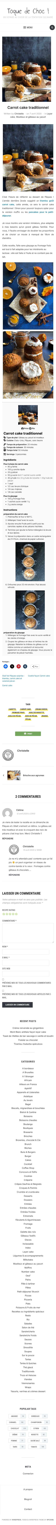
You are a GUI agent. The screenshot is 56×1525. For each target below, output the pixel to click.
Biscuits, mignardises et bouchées (28, 1108)
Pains (28, 1279)
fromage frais (18, 712)
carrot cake (25, 709)
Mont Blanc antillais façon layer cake (28, 1032)
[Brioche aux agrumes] (13, 775)
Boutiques (28, 1128)
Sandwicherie (28, 1331)
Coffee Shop (28, 1168)
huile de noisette (36, 712)
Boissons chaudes (28, 1120)
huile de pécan (14, 716)
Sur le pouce (28, 1355)
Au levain (28, 1100)
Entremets (28, 1216)
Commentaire (9, 921)
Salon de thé (28, 1327)
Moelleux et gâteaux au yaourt (31, 117)
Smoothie (28, 1347)
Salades (28, 1323)
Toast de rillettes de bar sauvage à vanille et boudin (28, 1036)
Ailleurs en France (28, 1084)
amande (17, 1416)
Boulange (28, 1124)
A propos (28, 1489)
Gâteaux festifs (28, 1235)
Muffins (28, 1267)
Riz (28, 1319)
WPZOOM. (50, 1520)
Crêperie (28, 1180)
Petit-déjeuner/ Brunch (28, 1291)
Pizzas (28, 1295)
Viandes (28, 1379)
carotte (12, 709)
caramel (16, 1422)
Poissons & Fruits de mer (28, 1307)
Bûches (28, 1148)
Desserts (28, 1196)
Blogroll (28, 1499)
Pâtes (28, 1287)
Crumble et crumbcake (28, 1192)
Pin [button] (33, 428)
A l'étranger (28, 1076)
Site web (6, 968)
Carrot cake (7, 685)
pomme (17, 1441)
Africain (28, 1080)
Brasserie (28, 1132)
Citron (39, 1428)
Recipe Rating (8, 910)
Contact (28, 1509)
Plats (28, 1303)
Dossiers (28, 1200)
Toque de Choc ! (28, 11)
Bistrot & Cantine (28, 1112)
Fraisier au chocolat (28, 1040)
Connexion (28, 1473)
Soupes (28, 1351)
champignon (39, 1422)
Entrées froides (28, 1212)
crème (18, 1435)
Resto (28, 1315)
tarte (18, 1447)
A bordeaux (28, 1068)
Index (28, 1247)
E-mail (6, 957)
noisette (38, 1435)
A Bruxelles (28, 1072)
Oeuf (28, 1275)
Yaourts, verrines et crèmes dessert (28, 1391)
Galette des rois (28, 1232)
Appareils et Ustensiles (28, 1092)
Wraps (28, 1387)
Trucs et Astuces (28, 1375)
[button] (28, 27)
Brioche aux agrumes (33, 775)
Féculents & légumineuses (28, 1220)
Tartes (28, 1359)
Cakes (28, 1160)
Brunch (28, 1144)
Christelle (19, 113)
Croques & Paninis (28, 1188)
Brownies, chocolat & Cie (28, 1140)
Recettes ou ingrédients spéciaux (28, 1311)
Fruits (28, 1227)
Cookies (28, 1176)
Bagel (28, 1104)
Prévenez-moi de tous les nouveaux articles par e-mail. (26, 996)
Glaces (28, 1239)
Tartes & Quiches (28, 1363)
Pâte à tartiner (28, 1283)
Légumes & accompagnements (28, 1255)
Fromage (28, 1224)
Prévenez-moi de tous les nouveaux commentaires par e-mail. (26, 984)
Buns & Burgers (28, 1152)
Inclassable (28, 1243)
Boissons (28, 1116)
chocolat (18, 1428)
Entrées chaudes (28, 1208)
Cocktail (28, 1164)
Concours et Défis (28, 1172)
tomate (37, 1447)
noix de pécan (31, 716)
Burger (28, 1156)
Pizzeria (28, 1299)
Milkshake (28, 1259)
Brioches (28, 1136)
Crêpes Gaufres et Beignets (28, 1184)
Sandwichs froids (28, 1335)
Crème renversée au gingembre (28, 1028)
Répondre (7, 838)
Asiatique (28, 1096)
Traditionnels (28, 1371)
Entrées (28, 1204)
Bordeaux (38, 1416)
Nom (5, 946)
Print (26, 428)
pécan (28, 719)
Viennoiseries (28, 1383)
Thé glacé (28, 1367)
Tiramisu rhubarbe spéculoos (28, 1044)
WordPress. (17, 1520)
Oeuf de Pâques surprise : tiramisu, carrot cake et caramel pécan (13, 678)
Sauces (28, 1339)
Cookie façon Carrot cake (39, 676)
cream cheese (41, 709)
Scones (28, 1343)
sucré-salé (38, 1441)
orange (45, 716)
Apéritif (28, 1088)
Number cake (28, 1271)
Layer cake (28, 1251)
